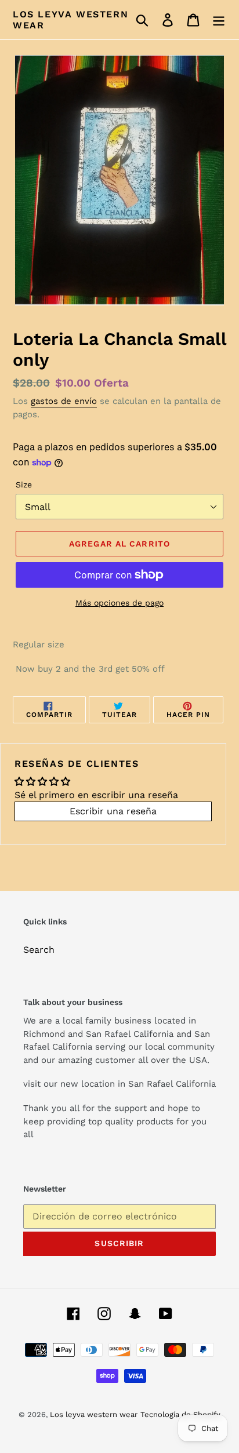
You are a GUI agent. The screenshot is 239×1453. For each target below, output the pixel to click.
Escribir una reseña (113, 811)
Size (24, 484)
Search (39, 949)
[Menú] (218, 20)
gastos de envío (64, 401)
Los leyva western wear (70, 20)
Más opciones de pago (119, 602)
